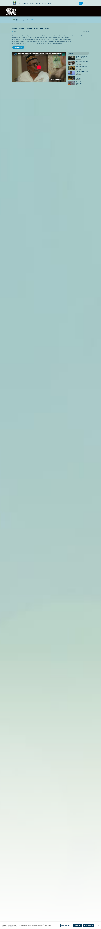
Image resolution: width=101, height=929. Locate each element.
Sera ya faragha (13, 926)
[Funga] (98, 925)
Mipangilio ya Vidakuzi (66, 925)
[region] (50, 925)
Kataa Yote (77, 925)
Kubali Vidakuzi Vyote (88, 925)
